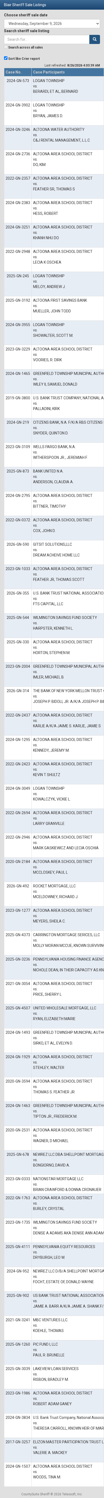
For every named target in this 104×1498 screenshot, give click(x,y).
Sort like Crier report (24, 59)
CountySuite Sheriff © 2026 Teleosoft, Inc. (52, 1494)
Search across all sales (25, 47)
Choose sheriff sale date (25, 15)
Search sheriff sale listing (26, 31)
